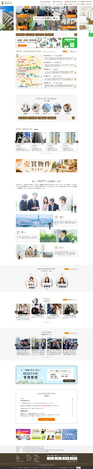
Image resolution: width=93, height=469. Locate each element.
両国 (41, 448)
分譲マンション (37, 458)
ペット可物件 (36, 457)
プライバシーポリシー (20, 461)
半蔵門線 (24, 450)
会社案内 (71, 4)
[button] (44, 31)
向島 (28, 448)
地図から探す (40, 34)
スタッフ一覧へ (72, 269)
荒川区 (39, 446)
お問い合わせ (89, 4)
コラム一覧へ (72, 333)
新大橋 (33, 448)
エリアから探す (59, 4)
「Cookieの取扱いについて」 (64, 467)
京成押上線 (55, 450)
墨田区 (27, 446)
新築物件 (35, 455)
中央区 (33, 446)
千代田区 (41, 446)
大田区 (36, 446)
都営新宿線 (34, 450)
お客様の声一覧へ (71, 299)
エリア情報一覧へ (71, 51)
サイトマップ (18, 460)
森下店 (49, 21)
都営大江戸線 (28, 450)
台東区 (30, 446)
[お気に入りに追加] (29, 133)
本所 (37, 448)
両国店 (53, 14)
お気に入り (48, 4)
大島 (23, 448)
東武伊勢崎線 (46, 450)
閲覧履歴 (43, 4)
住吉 (43, 451)
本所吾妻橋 (47, 451)
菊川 (37, 451)
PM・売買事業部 (59, 9)
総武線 (37, 450)
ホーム (53, 4)
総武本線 (59, 450)
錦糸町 (28, 451)
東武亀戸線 (51, 450)
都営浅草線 (41, 450)
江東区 (24, 446)
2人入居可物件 (37, 461)
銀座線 (62, 450)
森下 (43, 448)
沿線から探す (21, 34)
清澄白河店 (7, 16)
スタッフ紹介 (76, 4)
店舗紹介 (66, 4)
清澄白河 (33, 451)
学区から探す (49, 34)
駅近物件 (35, 460)
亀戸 (26, 448)
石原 (30, 448)
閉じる (78, 467)
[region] (46, 407)
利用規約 (17, 458)
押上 (23, 451)
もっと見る (46, 419)
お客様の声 (82, 4)
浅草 (39, 448)
